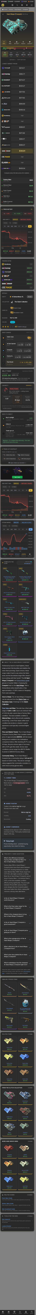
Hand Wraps (18, 9)
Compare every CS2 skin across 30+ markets (16, 173)
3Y (22, 226)
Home (5, 9)
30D (8, 226)
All (29, 226)
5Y (26, 226)
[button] (3, 48)
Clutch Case (10, 337)
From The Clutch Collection (12, 1087)
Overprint (25, 9)
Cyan (12, 322)
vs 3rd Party (14, 525)
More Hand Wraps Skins (10, 1141)
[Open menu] (32, 5)
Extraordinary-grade (23, 680)
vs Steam (15, 222)
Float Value (5, 708)
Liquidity (16, 385)
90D (12, 226)
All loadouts (27, 563)
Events (5, 223)
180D (15, 226)
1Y (19, 226)
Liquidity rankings (7, 408)
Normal (30, 296)
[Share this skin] (3, 14)
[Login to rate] (3, 326)
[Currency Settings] (22, 5)
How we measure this (26, 406)
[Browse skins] (12, 5)
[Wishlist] (27, 5)
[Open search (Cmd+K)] (17, 5)
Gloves (11, 9)
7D (4, 226)
